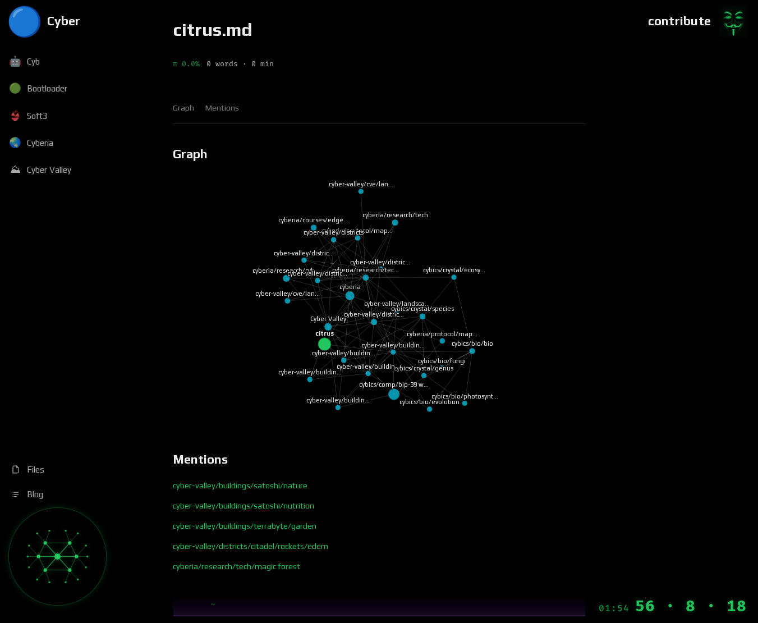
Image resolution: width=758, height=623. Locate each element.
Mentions (222, 107)
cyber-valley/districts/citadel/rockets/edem (250, 546)
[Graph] (57, 556)
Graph (183, 107)
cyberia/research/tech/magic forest (236, 566)
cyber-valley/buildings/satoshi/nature (240, 485)
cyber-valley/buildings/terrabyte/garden (244, 525)
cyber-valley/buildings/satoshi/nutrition (243, 505)
